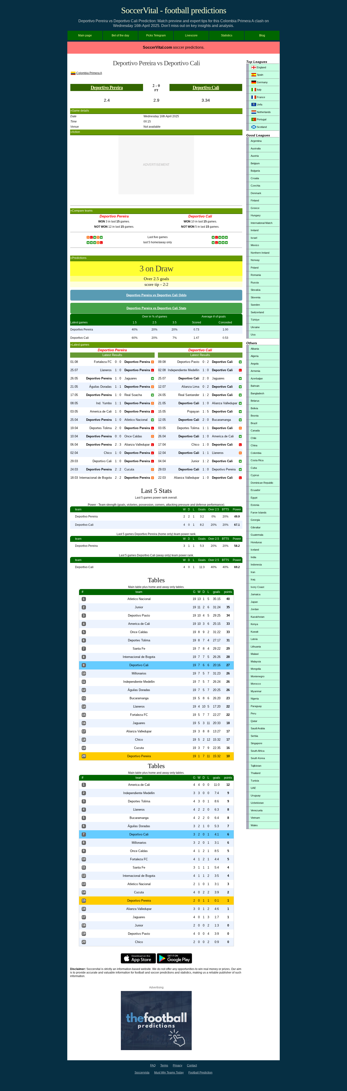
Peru (253, 713)
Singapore (256, 743)
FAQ (153, 1065)
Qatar (254, 721)
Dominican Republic (262, 482)
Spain (259, 74)
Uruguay (256, 795)
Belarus (255, 400)
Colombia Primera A (89, 73)
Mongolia (256, 668)
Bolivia (254, 408)
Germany (262, 82)
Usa (253, 334)
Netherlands (263, 112)
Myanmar (256, 691)
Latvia (254, 639)
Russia (255, 282)
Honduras (256, 542)
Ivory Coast (257, 587)
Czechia (255, 185)
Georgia (255, 519)
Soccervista (142, 1072)
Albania (255, 348)
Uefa (259, 104)
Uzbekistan (257, 802)
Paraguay (256, 706)
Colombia (256, 453)
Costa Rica (257, 460)
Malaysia (256, 661)
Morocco (256, 683)
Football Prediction (200, 1072)
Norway (255, 260)
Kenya (254, 624)
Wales (254, 825)
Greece (255, 208)
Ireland (254, 230)
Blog (262, 35)
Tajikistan (256, 765)
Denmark (256, 193)
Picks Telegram (156, 35)
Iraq (253, 579)
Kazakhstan (257, 616)
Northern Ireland (260, 252)
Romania (256, 275)
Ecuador (255, 490)
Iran (253, 572)
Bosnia (254, 415)
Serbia (254, 736)
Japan (254, 601)
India (253, 557)
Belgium (255, 163)
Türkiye (255, 319)
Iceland (255, 549)
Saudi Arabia (258, 728)
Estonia (255, 505)
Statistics (226, 35)
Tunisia (255, 780)
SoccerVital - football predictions (173, 10)
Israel (254, 237)
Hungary (256, 215)
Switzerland (257, 312)
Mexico (255, 245)
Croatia (255, 178)
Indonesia (256, 564)
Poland (254, 267)
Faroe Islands (259, 512)
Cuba (254, 467)
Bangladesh (257, 393)
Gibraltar (256, 527)
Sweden (255, 304)
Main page (85, 35)
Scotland (261, 127)
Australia (256, 148)
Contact (192, 1065)
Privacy (177, 1065)
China (254, 445)
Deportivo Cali (206, 87)
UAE (253, 788)
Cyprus (255, 475)
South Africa (257, 750)
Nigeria (255, 698)
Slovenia (255, 297)
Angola (254, 363)
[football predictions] (156, 1049)
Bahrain (255, 385)
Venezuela (256, 810)
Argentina (256, 140)
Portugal (261, 119)
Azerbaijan (257, 378)
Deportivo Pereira (107, 87)
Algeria (254, 356)
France (260, 97)
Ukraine (255, 327)
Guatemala (257, 534)
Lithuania (256, 646)
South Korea (258, 758)
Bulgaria (255, 170)
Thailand (255, 773)
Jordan (255, 609)
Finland (255, 200)
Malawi (254, 653)
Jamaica (255, 594)
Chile (253, 438)
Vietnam (255, 817)
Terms (164, 1065)
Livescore (191, 35)
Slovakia (255, 289)
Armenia (255, 370)
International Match (261, 223)
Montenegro (257, 676)
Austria (255, 155)
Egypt (254, 497)
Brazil (254, 423)
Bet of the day (120, 35)
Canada (255, 430)
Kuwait (254, 631)
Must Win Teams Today (169, 1072)
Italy (259, 89)
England (261, 67)
